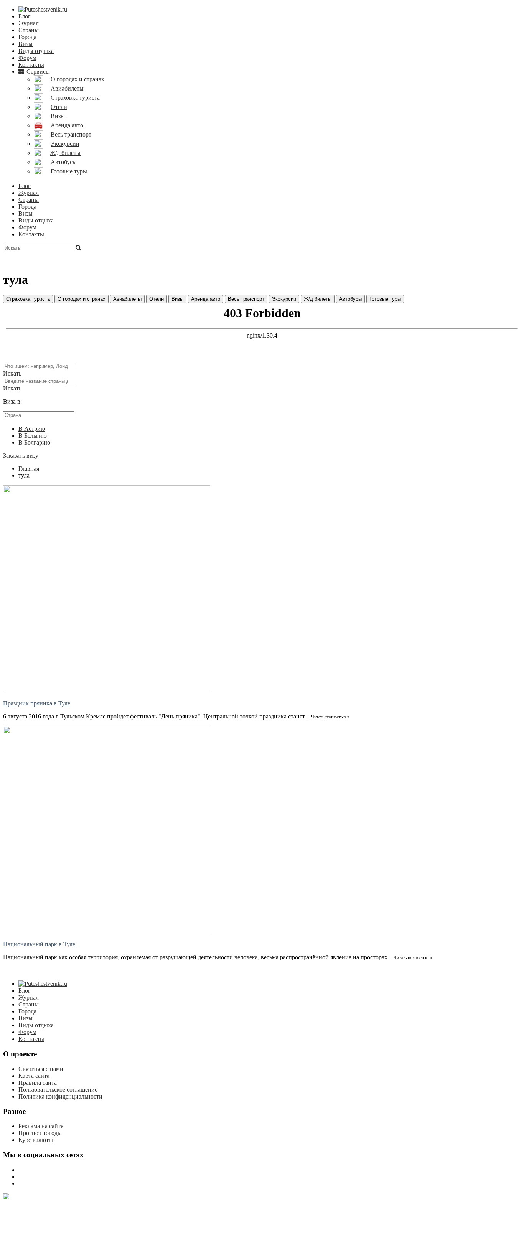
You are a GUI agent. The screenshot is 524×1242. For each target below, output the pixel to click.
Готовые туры (385, 299)
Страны (28, 30)
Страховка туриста (28, 299)
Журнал (28, 23)
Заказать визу (20, 455)
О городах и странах (81, 299)
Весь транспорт (246, 299)
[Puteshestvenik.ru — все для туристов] (42, 9)
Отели (156, 299)
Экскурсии (284, 299)
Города (27, 37)
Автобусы (350, 299)
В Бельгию (32, 435)
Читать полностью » (330, 717)
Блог (24, 16)
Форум (27, 57)
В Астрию (31, 428)
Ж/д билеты (317, 299)
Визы (25, 44)
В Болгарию (34, 442)
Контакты (31, 64)
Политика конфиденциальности (60, 1096)
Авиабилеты (127, 299)
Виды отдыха (36, 51)
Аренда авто (205, 299)
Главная (28, 468)
